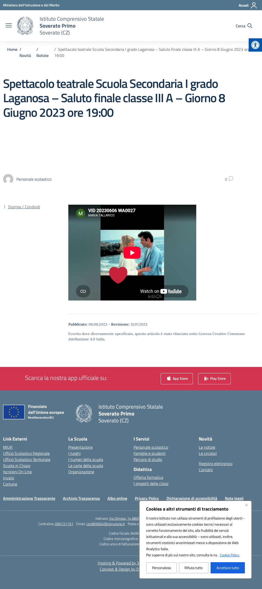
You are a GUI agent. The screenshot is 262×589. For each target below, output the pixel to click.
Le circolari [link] (208, 453)
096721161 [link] (64, 523)
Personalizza (161, 567)
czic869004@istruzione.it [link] (105, 523)
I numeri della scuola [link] (85, 459)
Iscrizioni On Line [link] (17, 472)
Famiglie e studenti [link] (150, 453)
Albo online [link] (117, 498)
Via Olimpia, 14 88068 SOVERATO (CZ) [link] (138, 518)
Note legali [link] (234, 498)
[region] (195, 540)
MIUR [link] (8, 447)
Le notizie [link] (207, 447)
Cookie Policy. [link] (230, 555)
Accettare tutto (227, 567)
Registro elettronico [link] (215, 463)
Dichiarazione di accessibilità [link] (192, 498)
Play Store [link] (217, 378)
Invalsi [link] (8, 478)
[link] (255, 45)
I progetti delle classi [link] (151, 483)
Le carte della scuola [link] (85, 466)
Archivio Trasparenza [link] (81, 498)
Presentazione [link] (80, 447)
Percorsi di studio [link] (148, 459)
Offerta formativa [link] (148, 477)
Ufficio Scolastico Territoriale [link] (26, 459)
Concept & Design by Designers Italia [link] (131, 569)
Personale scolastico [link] (151, 447)
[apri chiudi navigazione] (9, 26)
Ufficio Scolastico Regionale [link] (26, 453)
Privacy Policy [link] (147, 498)
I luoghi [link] (74, 453)
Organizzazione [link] (81, 472)
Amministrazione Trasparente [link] (29, 498)
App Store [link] (180, 378)
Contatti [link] (206, 470)
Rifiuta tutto (193, 567)
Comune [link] (10, 484)
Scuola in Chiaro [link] (16, 466)
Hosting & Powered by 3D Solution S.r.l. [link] (131, 563)
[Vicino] (246, 505)
